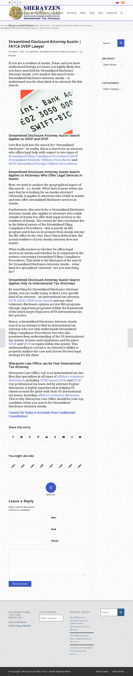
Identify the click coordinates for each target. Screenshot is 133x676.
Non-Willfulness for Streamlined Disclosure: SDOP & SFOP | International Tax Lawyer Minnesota (80, 623)
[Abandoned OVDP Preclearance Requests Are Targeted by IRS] (60, 466)
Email (53, 529)
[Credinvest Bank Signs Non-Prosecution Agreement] (32, 466)
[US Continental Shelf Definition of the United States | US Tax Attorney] (69, 466)
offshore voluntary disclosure (58, 395)
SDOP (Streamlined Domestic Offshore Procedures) (43, 158)
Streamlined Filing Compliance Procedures (39, 156)
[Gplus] (14, 2)
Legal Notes (34, 52)
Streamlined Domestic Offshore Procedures (72, 25)
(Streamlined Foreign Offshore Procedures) (47, 163)
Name (53, 518)
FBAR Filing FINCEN (20, 626)
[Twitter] (9, 2)
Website (55, 541)
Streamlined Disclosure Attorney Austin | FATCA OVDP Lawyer (45, 44)
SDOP (21, 300)
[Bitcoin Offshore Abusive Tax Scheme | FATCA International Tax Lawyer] (2, 338)
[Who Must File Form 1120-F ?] (13, 466)
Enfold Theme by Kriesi (59, 671)
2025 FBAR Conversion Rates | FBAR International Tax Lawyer (81, 638)
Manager (12, 55)
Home (16, 25)
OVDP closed (48, 380)
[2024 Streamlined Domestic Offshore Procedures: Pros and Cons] (51, 466)
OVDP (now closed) (39, 300)
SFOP (12, 163)
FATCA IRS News (17, 622)
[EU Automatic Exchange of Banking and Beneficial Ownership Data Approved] (22, 466)
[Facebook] (20, 2)
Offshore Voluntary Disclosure (35, 25)
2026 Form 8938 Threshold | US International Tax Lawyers (81, 650)
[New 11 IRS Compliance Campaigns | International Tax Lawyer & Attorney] (79, 466)
